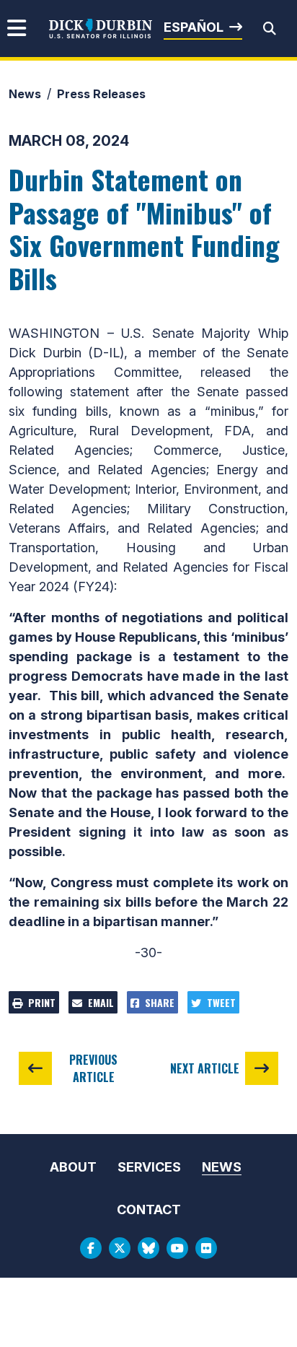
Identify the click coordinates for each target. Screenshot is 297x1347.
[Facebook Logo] (91, 1248)
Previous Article (93, 1068)
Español (193, 27)
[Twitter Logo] (119, 1248)
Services (149, 1166)
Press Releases (101, 94)
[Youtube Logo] (177, 1248)
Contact (149, 1209)
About (73, 1166)
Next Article (204, 1068)
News (25, 94)
